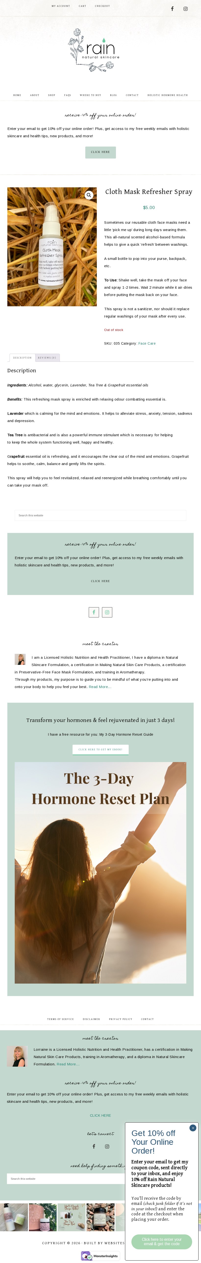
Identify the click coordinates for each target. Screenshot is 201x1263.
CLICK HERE (100, 152)
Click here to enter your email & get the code (162, 1241)
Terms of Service (60, 1019)
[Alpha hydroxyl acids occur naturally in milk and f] (100, 1217)
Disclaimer (91, 1019)
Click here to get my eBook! (101, 749)
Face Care (147, 343)
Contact (147, 1019)
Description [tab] (22, 357)
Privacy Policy (120, 1019)
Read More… (100, 687)
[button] (89, 195)
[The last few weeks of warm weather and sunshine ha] (14, 1217)
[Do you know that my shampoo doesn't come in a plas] (72, 1217)
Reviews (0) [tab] (47, 357)
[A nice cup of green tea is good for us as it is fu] (43, 1217)
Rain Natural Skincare (100, 51)
